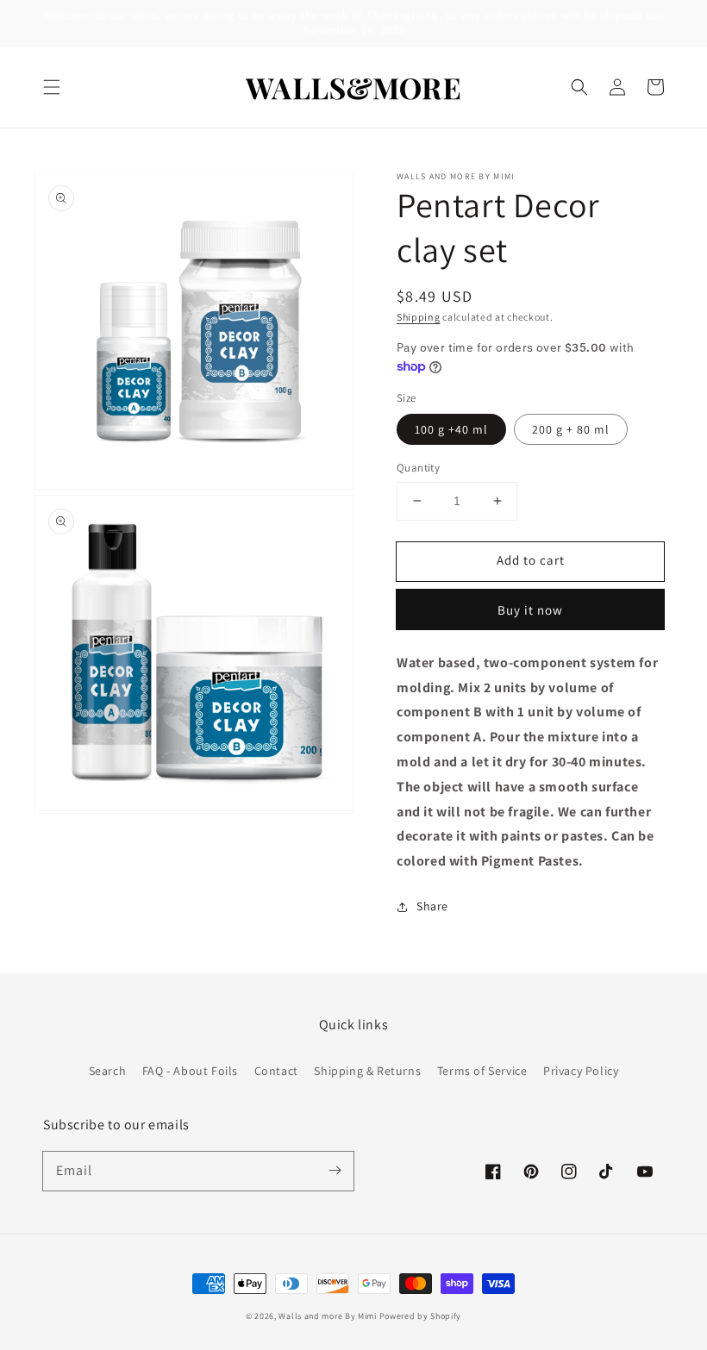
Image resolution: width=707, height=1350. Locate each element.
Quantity (418, 467)
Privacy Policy (580, 1070)
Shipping (419, 316)
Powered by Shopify (420, 1316)
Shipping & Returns (367, 1070)
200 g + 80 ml (571, 429)
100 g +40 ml (451, 429)
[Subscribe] (335, 1171)
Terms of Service (482, 1070)
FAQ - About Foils (190, 1070)
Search (108, 1070)
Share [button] (432, 906)
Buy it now (530, 610)
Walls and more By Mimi (327, 1316)
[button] (52, 87)
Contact (276, 1070)
